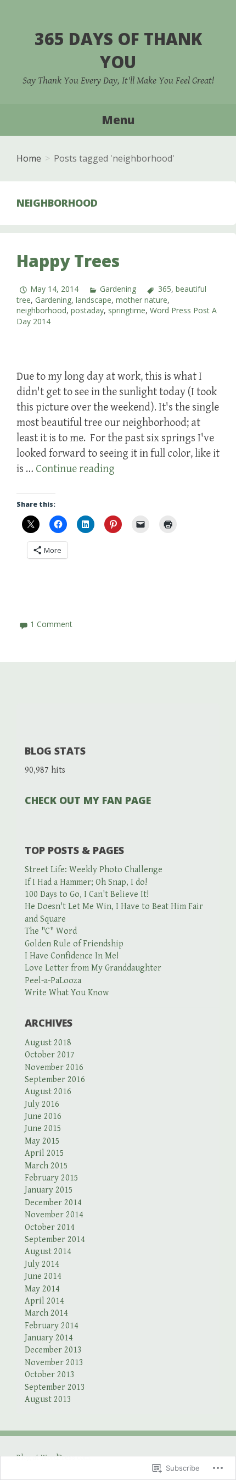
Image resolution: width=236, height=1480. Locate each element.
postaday (87, 310)
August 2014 (48, 1251)
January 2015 (49, 1190)
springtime (126, 310)
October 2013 (50, 1375)
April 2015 (44, 1153)
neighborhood (41, 310)
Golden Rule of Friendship (74, 944)
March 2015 (46, 1166)
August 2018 (48, 1043)
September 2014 (55, 1239)
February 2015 (51, 1178)
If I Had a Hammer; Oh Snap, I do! (86, 882)
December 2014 (53, 1203)
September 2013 (55, 1387)
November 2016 (54, 1067)
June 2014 (43, 1276)
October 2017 (50, 1055)
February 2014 (51, 1326)
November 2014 (54, 1215)
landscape (93, 300)
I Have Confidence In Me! (72, 956)
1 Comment (51, 624)
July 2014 (42, 1264)
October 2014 (50, 1227)
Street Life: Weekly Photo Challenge (93, 869)
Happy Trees (68, 261)
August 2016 (48, 1092)
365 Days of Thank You (118, 50)
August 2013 (48, 1399)
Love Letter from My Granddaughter (93, 968)
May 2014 (42, 1289)
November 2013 (54, 1362)
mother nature (141, 300)
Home (28, 158)
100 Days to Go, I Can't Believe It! (87, 894)
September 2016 (55, 1079)
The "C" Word (51, 931)
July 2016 (42, 1104)
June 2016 (43, 1116)
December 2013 (53, 1350)
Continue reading (75, 469)
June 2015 (43, 1128)
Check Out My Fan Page (88, 800)
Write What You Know (67, 993)
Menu (118, 120)
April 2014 (44, 1301)
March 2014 (46, 1313)
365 (164, 289)
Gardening (118, 289)
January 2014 (49, 1338)
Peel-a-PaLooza (53, 980)
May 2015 (42, 1141)
